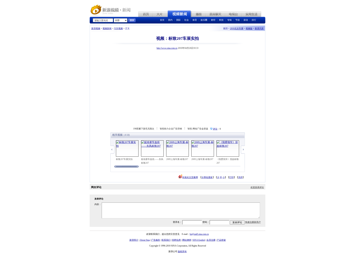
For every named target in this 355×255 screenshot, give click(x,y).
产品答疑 (221, 240)
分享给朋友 (207, 177)
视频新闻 (107, 28)
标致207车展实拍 (124, 159)
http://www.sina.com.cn (167, 48)
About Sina (145, 240)
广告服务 (155, 240)
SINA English (199, 240)
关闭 (240, 177)
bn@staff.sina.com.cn (199, 234)
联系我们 (166, 240)
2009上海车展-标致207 (177, 159)
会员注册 (211, 240)
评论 (215, 129)
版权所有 (182, 251)
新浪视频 (95, 28)
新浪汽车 (259, 28)
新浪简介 (133, 240)
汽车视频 (118, 28)
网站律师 (186, 240)
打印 (231, 177)
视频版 (249, 28)
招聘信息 (176, 240)
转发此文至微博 (190, 177)
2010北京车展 (236, 28)
